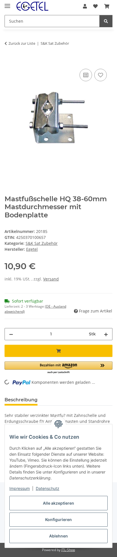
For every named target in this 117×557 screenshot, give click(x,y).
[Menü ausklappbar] (7, 3)
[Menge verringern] (11, 334)
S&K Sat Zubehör (42, 243)
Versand (51, 279)
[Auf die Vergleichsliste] (86, 75)
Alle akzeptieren (58, 503)
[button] (85, 6)
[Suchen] (105, 21)
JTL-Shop (68, 549)
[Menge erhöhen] (106, 334)
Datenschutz (47, 488)
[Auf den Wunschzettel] (100, 75)
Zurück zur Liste (22, 43)
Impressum (19, 488)
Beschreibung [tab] (21, 399)
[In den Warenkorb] (9, 61)
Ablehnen (58, 536)
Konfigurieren (58, 519)
